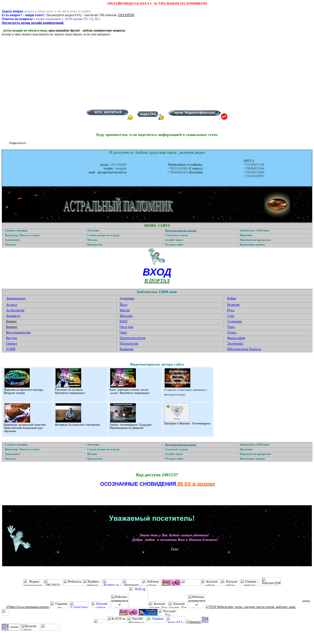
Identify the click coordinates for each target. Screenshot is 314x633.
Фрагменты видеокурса (70, 393)
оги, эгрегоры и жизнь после (130, 389)
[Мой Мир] (46, 143)
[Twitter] (37, 143)
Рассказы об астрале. (69, 389)
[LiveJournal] (51, 143)
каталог (306, 600)
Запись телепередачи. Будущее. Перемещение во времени (131, 426)
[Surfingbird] (60, 143)
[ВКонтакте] (33, 143)
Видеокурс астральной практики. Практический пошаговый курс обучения (25, 428)
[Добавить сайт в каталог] (205, 622)
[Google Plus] (55, 143)
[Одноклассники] (42, 143)
